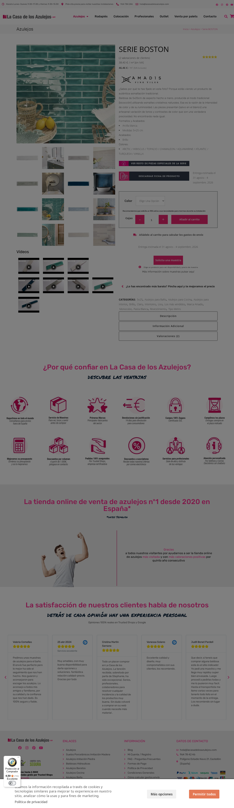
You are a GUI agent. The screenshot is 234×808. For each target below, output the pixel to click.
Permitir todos (204, 794)
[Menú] (18, 758)
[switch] (12, 783)
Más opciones (162, 794)
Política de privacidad (31, 802)
